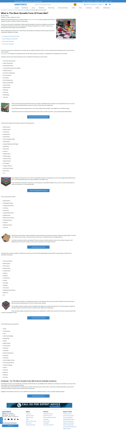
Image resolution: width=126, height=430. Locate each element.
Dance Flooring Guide (68, 415)
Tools (110, 1)
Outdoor (97, 7)
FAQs (27, 419)
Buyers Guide (89, 1)
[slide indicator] (58, 39)
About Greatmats (30, 415)
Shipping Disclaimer (48, 413)
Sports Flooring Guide (68, 424)
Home (80, 7)
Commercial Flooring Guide (69, 426)
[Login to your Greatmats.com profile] (106, 4)
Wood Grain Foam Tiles (8, 41)
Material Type (106, 7)
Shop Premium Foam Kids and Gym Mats (38, 116)
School (73, 7)
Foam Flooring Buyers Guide (19, 10)
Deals (102, 1)
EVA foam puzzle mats (32, 19)
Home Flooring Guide (68, 421)
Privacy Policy (46, 421)
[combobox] (55, 4)
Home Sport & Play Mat (8, 44)
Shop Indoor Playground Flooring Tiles (38, 190)
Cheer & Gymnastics (63, 7)
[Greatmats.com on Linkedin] (17, 419)
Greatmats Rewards (30, 424)
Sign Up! (10, 425)
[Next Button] (73, 29)
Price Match (46, 423)
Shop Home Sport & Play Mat (38, 317)
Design (84, 1)
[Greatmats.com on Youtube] (8, 419)
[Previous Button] (58, 29)
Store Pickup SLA (47, 415)
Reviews (106, 1)
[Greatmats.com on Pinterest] (11, 419)
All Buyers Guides (67, 413)
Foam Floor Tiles (40, 396)
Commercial (89, 7)
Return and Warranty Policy (49, 417)
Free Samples (97, 1)
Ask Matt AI (1, 420)
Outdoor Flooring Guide (68, 423)
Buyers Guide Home (8, 10)
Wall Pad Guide (66, 428)
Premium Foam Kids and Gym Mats (11, 36)
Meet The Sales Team (31, 421)
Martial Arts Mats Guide (68, 419)
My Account (28, 423)
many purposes (4, 53)
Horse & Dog (51, 7)
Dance (33, 7)
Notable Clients (29, 417)
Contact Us (28, 413)
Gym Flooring (25, 7)
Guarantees (46, 419)
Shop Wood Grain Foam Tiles (38, 247)
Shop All (17, 7)
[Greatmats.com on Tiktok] (14, 419)
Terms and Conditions (48, 424)
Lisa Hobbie (5, 15)
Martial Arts (41, 7)
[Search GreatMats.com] (75, 4)
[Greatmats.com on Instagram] (5, 419)
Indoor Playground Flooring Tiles (10, 38)
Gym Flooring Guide (68, 417)
